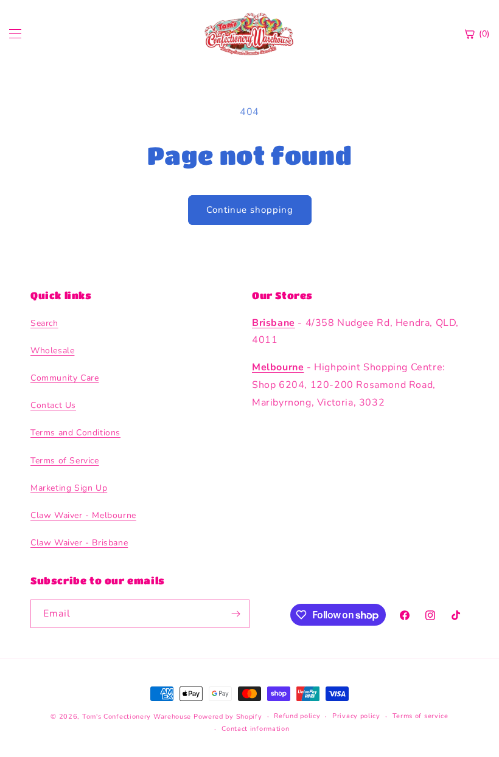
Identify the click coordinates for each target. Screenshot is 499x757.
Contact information (255, 728)
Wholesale (52, 350)
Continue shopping (249, 210)
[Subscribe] (235, 614)
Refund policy (297, 716)
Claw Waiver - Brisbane (79, 542)
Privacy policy (356, 716)
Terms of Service (64, 460)
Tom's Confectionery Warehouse (136, 716)
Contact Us (53, 405)
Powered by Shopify (228, 716)
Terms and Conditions (75, 432)
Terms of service (420, 716)
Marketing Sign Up (68, 488)
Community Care (64, 378)
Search (44, 323)
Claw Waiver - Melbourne (83, 515)
